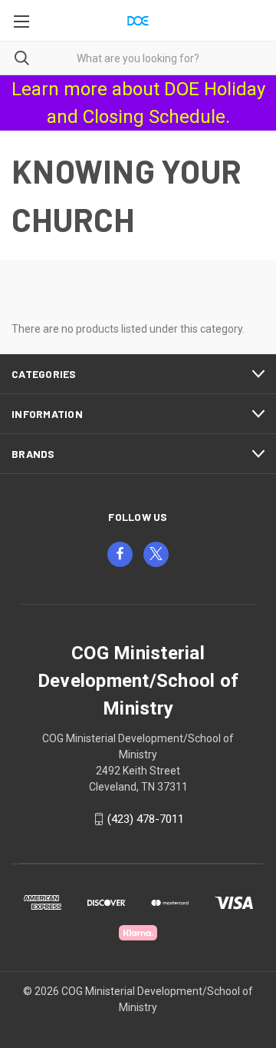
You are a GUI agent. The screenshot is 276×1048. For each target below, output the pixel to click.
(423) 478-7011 (145, 819)
